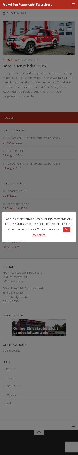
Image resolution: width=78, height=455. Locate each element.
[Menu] (73, 4)
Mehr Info (39, 234)
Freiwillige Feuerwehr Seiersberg (27, 4)
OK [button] (66, 229)
